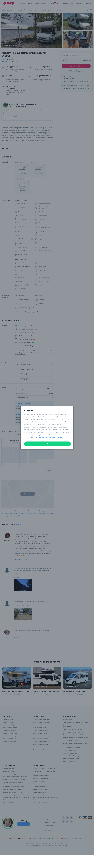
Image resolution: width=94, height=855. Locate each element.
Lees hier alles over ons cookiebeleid (50, 437)
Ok (48, 444)
